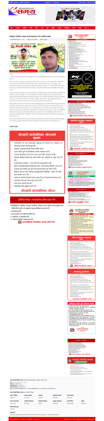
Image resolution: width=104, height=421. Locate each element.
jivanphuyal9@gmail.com (34, 388)
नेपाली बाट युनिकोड (82, 2)
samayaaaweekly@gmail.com (20, 388)
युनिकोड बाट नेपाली (91, 2)
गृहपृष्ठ (11, 27)
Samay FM (56, 2)
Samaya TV (48, 2)
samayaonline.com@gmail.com (48, 388)
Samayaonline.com (81, 419)
